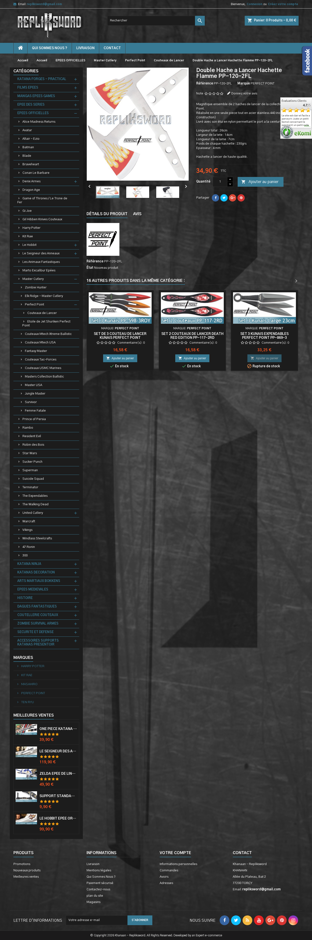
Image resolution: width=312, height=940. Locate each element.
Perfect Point (34, 304)
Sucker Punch (32, 461)
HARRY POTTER (32, 666)
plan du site (95, 895)
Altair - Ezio (30, 138)
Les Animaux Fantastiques (41, 262)
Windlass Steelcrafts (37, 538)
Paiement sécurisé (100, 883)
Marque (243, 83)
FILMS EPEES (27, 87)
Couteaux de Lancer (42, 313)
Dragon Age (31, 190)
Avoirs (164, 876)
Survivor (31, 402)
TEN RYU (27, 702)
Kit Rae (27, 236)
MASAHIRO (29, 684)
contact (112, 48)
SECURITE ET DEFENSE (35, 632)
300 (25, 555)
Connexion (254, 4)
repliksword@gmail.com (44, 4)
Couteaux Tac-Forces (40, 359)
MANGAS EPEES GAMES (36, 96)
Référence (204, 83)
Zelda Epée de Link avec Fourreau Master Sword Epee (58, 773)
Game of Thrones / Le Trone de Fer (42, 200)
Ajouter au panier (259, 182)
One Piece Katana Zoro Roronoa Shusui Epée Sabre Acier (58, 729)
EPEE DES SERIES (31, 104)
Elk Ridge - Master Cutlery (44, 296)
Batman (28, 147)
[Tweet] (224, 198)
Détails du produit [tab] (107, 214)
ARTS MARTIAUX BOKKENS (38, 581)
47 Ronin (28, 547)
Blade (26, 155)
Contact (242, 853)
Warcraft (28, 521)
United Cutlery (32, 513)
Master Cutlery (33, 279)
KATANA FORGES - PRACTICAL (41, 79)
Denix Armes (31, 181)
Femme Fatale (35, 410)
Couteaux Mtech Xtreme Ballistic (48, 334)
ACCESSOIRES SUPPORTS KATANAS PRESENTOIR (38, 642)
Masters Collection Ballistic (44, 376)
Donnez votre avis (244, 93)
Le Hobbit (29, 245)
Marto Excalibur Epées (38, 270)
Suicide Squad (33, 478)
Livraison (85, 48)
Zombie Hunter (36, 287)
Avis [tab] (137, 214)
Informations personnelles (178, 864)
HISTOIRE (25, 598)
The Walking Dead (35, 504)
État (90, 267)
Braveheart (30, 164)
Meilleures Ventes (33, 715)
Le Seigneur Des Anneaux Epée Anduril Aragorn (58, 751)
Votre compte (175, 853)
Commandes (169, 870)
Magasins (93, 902)
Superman (30, 470)
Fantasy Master (36, 351)
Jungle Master (35, 393)
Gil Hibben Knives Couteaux (42, 219)
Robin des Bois (33, 444)
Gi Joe (27, 210)
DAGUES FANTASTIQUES (37, 606)
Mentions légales (99, 870)
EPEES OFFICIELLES (33, 113)
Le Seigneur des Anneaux (40, 253)
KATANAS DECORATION (36, 572)
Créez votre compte (283, 4)
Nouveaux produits (26, 870)
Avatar (27, 130)
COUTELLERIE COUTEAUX (37, 615)
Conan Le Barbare (35, 173)
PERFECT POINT (32, 693)
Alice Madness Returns (38, 121)
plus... (307, 126)
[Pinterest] (241, 198)
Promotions (21, 864)
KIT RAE (26, 675)
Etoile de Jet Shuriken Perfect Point (46, 323)
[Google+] (232, 198)
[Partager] (215, 198)
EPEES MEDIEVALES (32, 589)
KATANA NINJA (29, 564)
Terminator (30, 487)
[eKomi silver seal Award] (286, 132)
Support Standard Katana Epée (58, 796)
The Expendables (35, 496)
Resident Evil (31, 436)
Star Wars (29, 453)
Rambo (27, 427)
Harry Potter (31, 228)
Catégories (26, 71)
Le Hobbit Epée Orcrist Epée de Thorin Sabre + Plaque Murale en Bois (58, 818)
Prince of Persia (34, 419)
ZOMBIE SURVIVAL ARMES (37, 623)
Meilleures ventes (26, 876)
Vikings (27, 530)
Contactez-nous (98, 889)
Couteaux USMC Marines (43, 368)
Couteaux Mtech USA (40, 342)
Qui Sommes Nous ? (49, 48)
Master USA (33, 385)
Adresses (166, 883)
